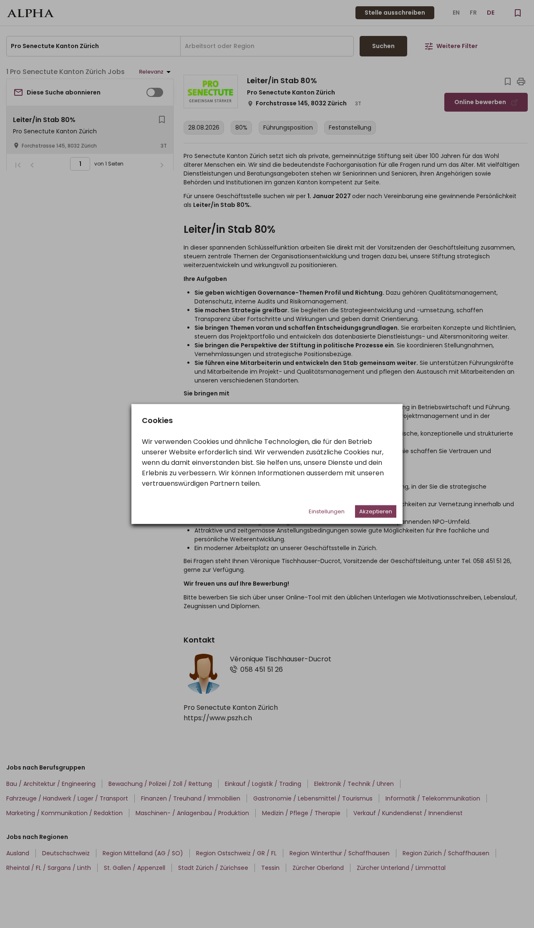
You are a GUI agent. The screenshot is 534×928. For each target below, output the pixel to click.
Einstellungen (327, 511)
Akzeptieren (375, 511)
